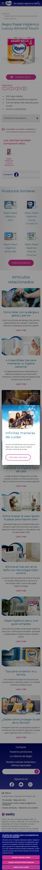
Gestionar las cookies (21, 867)
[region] (21, 851)
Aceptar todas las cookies (21, 857)
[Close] (36, 408)
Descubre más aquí (18, 457)
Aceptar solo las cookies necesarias (21, 862)
